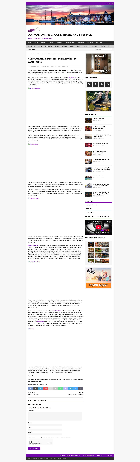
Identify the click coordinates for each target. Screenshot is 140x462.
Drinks (78, 46)
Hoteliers (86, 46)
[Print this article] (55, 388)
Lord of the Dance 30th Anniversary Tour (99, 127)
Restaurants (70, 43)
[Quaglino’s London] (88, 120)
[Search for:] (104, 49)
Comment (31, 410)
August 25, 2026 (98, 138)
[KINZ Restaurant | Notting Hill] (91, 250)
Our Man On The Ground (48, 66)
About (36, 43)
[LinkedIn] (112, 3)
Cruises (52, 43)
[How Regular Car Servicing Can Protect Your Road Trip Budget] (88, 169)
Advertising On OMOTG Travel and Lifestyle (70, 455)
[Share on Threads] (80, 388)
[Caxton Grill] (105, 244)
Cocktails (64, 46)
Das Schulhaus (57, 311)
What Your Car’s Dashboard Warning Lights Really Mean (101, 193)
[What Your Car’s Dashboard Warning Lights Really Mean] (88, 194)
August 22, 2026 (98, 187)
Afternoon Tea (31, 46)
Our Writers (99, 43)
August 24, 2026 (98, 154)
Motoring (90, 43)
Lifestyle (81, 43)
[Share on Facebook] (30, 388)
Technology (95, 46)
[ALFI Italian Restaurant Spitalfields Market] (88, 153)
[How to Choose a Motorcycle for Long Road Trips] (88, 136)
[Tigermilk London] (105, 261)
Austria (59, 66)
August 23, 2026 (98, 171)
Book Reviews (48, 46)
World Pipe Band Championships (102, 176)
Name (30, 423)
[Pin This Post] (45, 388)
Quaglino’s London (98, 119)
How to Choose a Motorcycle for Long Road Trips (102, 135)
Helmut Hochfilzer (33, 245)
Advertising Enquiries (88, 455)
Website (30, 432)
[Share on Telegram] (70, 388)
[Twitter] (102, 3)
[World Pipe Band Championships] (88, 177)
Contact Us (109, 455)
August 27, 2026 (98, 120)
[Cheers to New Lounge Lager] (88, 161)
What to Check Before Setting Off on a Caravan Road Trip (101, 185)
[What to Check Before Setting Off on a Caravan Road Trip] (88, 185)
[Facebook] (106, 3)
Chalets (57, 46)
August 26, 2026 (98, 130)
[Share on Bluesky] (75, 388)
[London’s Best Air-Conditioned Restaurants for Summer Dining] (105, 250)
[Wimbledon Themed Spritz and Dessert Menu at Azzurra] (98, 250)
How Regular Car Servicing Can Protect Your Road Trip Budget (101, 168)
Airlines (40, 46)
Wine (109, 46)
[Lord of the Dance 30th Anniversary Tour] (88, 128)
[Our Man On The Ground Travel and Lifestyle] (70, 24)
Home (29, 43)
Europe (63, 66)
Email (30, 427)
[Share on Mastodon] (65, 388)
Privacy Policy (100, 455)
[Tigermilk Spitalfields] (98, 255)
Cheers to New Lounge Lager (101, 160)
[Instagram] (109, 3)
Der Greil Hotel (73, 77)
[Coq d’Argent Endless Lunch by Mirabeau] (91, 261)
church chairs (40, 321)
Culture (72, 46)
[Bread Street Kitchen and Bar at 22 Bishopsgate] (91, 255)
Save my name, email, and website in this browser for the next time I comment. (51, 437)
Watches (103, 46)
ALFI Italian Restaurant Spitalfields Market (99, 152)
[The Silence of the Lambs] (88, 145)
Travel (43, 43)
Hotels (59, 43)
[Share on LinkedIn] (40, 388)
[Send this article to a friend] (50, 388)
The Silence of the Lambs (100, 143)
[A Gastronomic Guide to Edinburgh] (98, 261)
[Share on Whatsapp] (60, 388)
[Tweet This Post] (35, 388)
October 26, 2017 (35, 66)
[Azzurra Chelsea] (105, 255)
